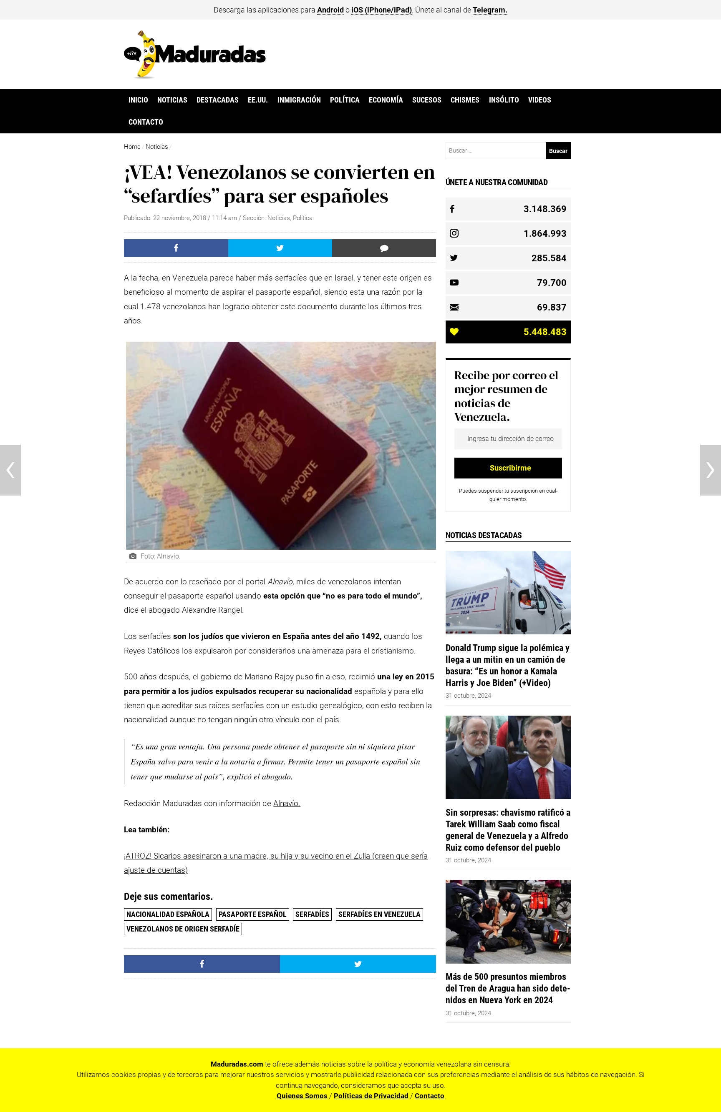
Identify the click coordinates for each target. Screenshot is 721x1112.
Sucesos (426, 100)
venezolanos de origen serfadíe (182, 928)
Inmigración (299, 100)
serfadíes (312, 914)
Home (132, 146)
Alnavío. (286, 803)
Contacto (146, 122)
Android (330, 9)
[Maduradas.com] (195, 76)
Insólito (504, 100)
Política (345, 100)
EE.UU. (258, 100)
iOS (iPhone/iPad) (381, 9)
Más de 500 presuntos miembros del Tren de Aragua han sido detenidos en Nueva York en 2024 (508, 988)
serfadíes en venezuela (379, 914)
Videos (539, 100)
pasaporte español (253, 914)
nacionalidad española (167, 914)
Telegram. (490, 9)
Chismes (465, 100)
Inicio (138, 100)
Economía (386, 100)
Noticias (172, 100)
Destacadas (218, 100)
